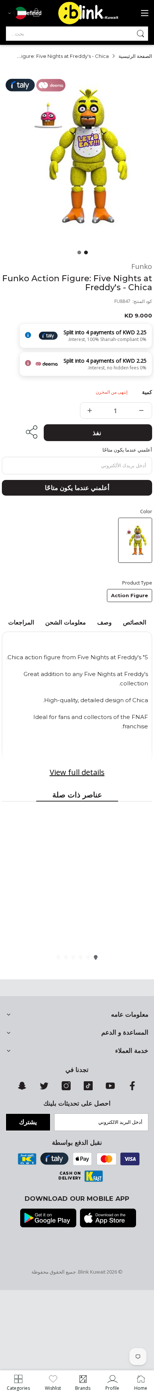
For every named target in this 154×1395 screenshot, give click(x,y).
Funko (141, 266)
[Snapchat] (22, 1088)
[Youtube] (110, 1088)
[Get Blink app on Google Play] (48, 1219)
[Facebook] (132, 1088)
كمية (147, 392)
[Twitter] (44, 1088)
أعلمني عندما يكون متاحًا (77, 488)
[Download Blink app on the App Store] (108, 1219)
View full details (77, 772)
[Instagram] (66, 1088)
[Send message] (140, 33)
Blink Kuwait (91, 1271)
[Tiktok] (88, 1088)
